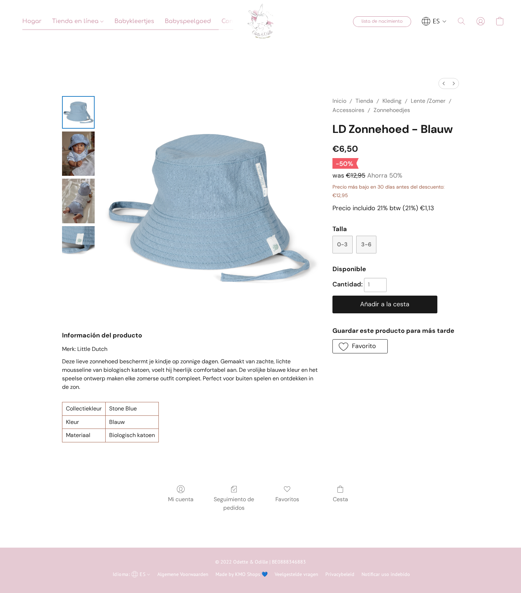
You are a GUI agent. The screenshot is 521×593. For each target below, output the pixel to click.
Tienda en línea (76, 21)
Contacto (235, 21)
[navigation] (434, 21)
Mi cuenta (181, 499)
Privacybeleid (339, 574)
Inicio (339, 101)
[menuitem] (444, 83)
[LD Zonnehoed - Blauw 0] (78, 112)
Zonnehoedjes (392, 110)
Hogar (31, 21)
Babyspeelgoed (188, 21)
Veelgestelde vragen (296, 574)
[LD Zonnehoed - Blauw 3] (78, 242)
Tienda (364, 101)
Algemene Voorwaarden (182, 574)
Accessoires (348, 110)
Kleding (392, 101)
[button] (260, 21)
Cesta (340, 499)
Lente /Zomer (428, 101)
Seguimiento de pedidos (234, 503)
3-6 (366, 244)
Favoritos (287, 499)
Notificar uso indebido (386, 574)
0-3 (342, 244)
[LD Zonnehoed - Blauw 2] (78, 201)
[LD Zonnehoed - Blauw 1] (78, 154)
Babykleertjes (134, 21)
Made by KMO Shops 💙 (241, 574)
